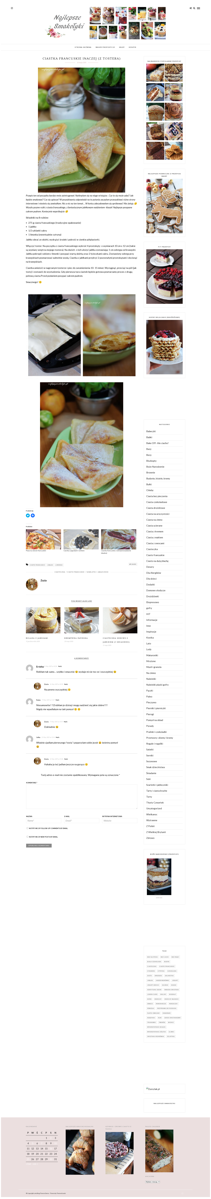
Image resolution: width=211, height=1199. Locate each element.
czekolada (172, 971)
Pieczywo (151, 702)
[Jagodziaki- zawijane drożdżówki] (174, 131)
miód (149, 999)
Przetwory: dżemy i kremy (159, 737)
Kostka (150, 637)
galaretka (169, 975)
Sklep (122, 47)
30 (51, 1159)
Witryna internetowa (112, 816)
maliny (163, 994)
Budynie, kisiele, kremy (158, 478)
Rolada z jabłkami (37, 638)
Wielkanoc (151, 814)
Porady (150, 726)
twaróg (162, 1022)
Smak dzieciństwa (155, 767)
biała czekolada (154, 961)
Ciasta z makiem (154, 537)
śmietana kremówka (155, 1036)
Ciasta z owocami (155, 543)
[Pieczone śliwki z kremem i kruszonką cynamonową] (174, 92)
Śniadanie (151, 773)
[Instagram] (12, 8)
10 (55, 1143)
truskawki (151, 1022)
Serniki (149, 755)
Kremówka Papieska (76, 638)
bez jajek (165, 957)
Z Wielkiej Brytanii (156, 832)
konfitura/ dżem (154, 989)
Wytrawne (151, 820)
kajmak (165, 985)
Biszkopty (151, 460)
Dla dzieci (151, 578)
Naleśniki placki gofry (157, 684)
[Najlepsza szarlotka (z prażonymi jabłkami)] (155, 73)
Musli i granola (153, 667)
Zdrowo (150, 838)
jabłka (50, 565)
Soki (148, 779)
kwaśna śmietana (171, 989)
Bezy (149, 455)
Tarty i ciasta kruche (156, 790)
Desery (150, 566)
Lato (148, 643)
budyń (166, 961)
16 (51, 1148)
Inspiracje (151, 631)
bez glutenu (152, 957)
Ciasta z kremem (154, 531)
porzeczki (173, 1003)
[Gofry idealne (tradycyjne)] (174, 151)
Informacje (151, 619)
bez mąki (175, 957)
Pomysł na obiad (154, 720)
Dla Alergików (153, 572)
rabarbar (167, 1013)
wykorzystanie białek (156, 1027)
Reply (60, 666)
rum (160, 1017)
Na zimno (151, 673)
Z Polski (150, 826)
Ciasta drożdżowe (155, 507)
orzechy (158, 999)
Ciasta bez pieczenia (156, 496)
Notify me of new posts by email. (43, 837)
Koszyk (132, 47)
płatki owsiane (153, 1013)
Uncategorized (154, 808)
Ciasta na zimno (154, 519)
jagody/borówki (162, 980)
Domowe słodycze (155, 590)
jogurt (175, 980)
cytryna (161, 971)
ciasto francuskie (37, 565)
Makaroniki (152, 655)
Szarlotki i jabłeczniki (98, 572)
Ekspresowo (152, 602)
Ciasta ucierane (154, 525)
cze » (35, 1163)
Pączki (149, 690)
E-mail (67, 816)
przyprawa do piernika (166, 1008)
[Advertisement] (162, 398)
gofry (149, 608)
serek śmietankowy (173, 1017)
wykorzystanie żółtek (156, 1031)
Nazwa (29, 816)
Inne (148, 625)
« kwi (28, 1163)
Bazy (148, 449)
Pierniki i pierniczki (156, 708)
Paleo (149, 696)
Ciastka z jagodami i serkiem (73, 551)
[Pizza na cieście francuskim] (43, 539)
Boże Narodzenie (155, 466)
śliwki (171, 1031)
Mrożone (151, 661)
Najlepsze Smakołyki (164, 1103)
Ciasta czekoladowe (156, 502)
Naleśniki (151, 678)
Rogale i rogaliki (154, 743)
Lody (148, 649)
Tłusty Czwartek (155, 802)
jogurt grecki (153, 985)
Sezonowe (151, 761)
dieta (149, 975)
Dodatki (150, 584)
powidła (150, 1008)
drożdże (158, 975)
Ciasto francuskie (75, 572)
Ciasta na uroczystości (157, 513)
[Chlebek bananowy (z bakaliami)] (155, 131)
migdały (172, 994)
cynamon (151, 971)
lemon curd (152, 994)
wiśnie (171, 1022)
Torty (149, 796)
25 (28, 1159)
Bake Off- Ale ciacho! (157, 443)
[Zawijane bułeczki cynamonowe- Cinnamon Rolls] (174, 112)
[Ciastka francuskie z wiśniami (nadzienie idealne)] (118, 539)
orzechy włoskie (172, 999)
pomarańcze (161, 1003)
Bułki (149, 484)
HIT (148, 614)
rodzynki (151, 1017)
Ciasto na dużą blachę (157, 561)
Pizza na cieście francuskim (36, 551)
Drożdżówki (152, 596)
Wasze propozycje (105, 47)
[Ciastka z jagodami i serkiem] (81, 539)
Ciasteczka (60, 572)
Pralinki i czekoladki (156, 731)
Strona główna (83, 47)
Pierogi (150, 714)
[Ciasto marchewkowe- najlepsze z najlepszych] (155, 92)
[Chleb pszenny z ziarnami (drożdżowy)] (155, 112)
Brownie (150, 472)
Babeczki (151, 431)
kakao (173, 985)
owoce (150, 1003)
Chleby (149, 490)
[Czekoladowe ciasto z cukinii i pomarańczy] (155, 151)
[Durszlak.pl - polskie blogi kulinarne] (153, 1089)
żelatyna (171, 1036)
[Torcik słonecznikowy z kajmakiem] (174, 73)
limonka (59, 565)
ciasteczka (151, 966)
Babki (149, 437)
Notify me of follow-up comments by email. (48, 828)
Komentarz (31, 783)
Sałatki (149, 749)
